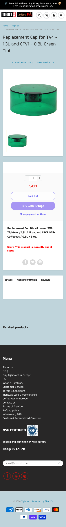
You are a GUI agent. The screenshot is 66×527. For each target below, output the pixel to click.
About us (8, 367)
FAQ (5, 379)
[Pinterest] (16, 476)
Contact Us (9, 403)
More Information (27, 280)
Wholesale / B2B (12, 414)
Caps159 (15, 25)
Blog (5, 371)
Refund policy (11, 410)
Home (5, 25)
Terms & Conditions (14, 391)
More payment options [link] (33, 214)
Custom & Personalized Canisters (22, 418)
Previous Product (23, 62)
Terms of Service (13, 406)
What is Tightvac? (13, 383)
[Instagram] (24, 476)
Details (8, 280)
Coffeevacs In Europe (15, 399)
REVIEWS (45, 280)
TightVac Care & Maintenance (20, 395)
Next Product (44, 62)
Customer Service (13, 387)
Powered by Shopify (42, 501)
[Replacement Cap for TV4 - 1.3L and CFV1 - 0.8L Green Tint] (33, 100)
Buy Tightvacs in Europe (17, 375)
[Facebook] (7, 476)
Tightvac (25, 501)
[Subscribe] (58, 463)
